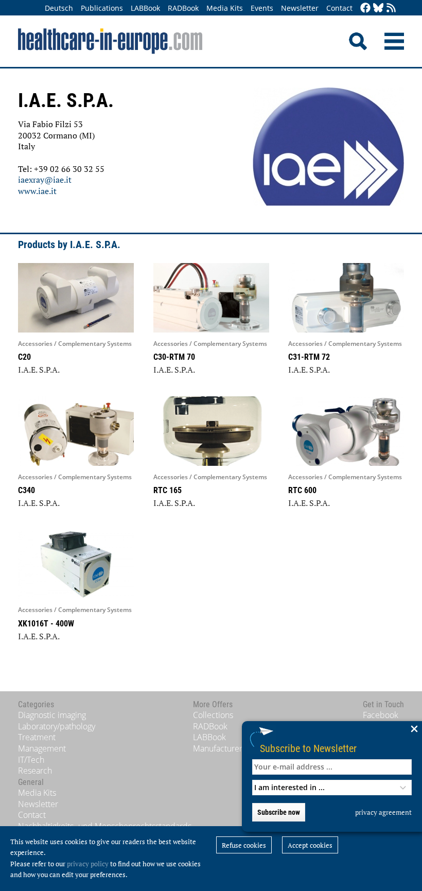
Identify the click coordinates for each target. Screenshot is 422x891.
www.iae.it (37, 191)
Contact (339, 8)
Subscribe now (278, 812)
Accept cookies (310, 845)
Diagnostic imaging (52, 715)
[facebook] (365, 8)
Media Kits (224, 8)
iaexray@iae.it (45, 179)
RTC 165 (167, 490)
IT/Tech (31, 759)
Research (35, 770)
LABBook (145, 8)
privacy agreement (383, 812)
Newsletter (300, 8)
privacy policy (88, 863)
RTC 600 (302, 490)
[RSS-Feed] (391, 8)
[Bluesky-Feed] (378, 8)
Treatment (37, 737)
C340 (26, 490)
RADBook (183, 8)
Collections (213, 715)
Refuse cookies (244, 845)
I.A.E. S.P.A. (39, 369)
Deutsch (59, 8)
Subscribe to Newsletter (308, 748)
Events (262, 8)
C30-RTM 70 (174, 357)
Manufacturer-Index (229, 748)
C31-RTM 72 (309, 357)
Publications (102, 8)
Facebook (380, 715)
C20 (24, 357)
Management (42, 748)
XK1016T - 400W (46, 623)
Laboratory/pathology (56, 726)
